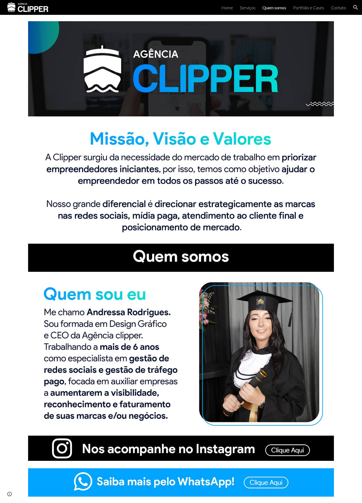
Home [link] (227, 7)
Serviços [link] (247, 7)
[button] (355, 7)
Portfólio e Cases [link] (308, 7)
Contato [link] (338, 7)
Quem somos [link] (274, 7)
